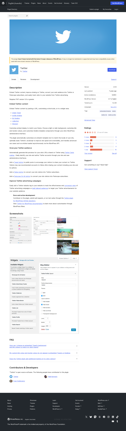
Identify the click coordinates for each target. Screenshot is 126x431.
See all (114, 153)
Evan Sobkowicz (19, 381)
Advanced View (89, 120)
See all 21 (113, 107)
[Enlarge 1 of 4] (29, 219)
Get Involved (79, 400)
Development (34, 79)
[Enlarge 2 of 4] (53, 219)
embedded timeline (105, 111)
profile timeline (17, 115)
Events (77, 403)
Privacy (9, 409)
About (9, 400)
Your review (88, 153)
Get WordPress (117, 3)
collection (15, 121)
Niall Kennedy (52, 377)
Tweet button (18, 162)
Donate (78, 406)
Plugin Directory (12, 9)
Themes (32, 403)
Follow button (18, 172)
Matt (100, 403)
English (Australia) (30, 419)
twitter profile (112, 115)
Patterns (32, 409)
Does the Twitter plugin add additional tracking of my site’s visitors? (33, 359)
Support (113, 79)
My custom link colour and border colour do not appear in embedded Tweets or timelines (40, 353)
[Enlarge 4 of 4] (76, 259)
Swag (77, 409)
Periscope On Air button (22, 176)
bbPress (101, 406)
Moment (15, 124)
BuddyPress (102, 409)
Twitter (25, 71)
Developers (56, 406)
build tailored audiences (40, 188)
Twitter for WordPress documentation (30, 204)
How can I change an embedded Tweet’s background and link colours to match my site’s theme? (28, 346)
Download (112, 70)
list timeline (16, 118)
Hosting (9, 406)
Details (13, 79)
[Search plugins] (27, 16)
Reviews (23, 79)
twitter (114, 111)
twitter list (104, 115)
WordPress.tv (57, 409)
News (9, 403)
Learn (54, 400)
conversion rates (70, 185)
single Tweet (16, 113)
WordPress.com (103, 400)
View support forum (91, 169)
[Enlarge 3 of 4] (76, 219)
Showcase (33, 400)
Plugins (32, 406)
